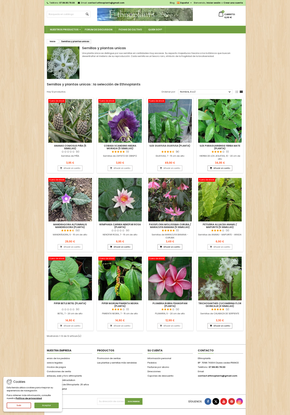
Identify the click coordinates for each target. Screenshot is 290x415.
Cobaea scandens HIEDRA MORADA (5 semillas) (120, 147)
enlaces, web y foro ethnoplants (64, 375)
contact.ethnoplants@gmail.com (106, 2)
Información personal (159, 358)
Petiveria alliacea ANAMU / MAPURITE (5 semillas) (220, 226)
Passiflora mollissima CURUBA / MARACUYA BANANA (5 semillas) (170, 226)
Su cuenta (155, 350)
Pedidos (152, 362)
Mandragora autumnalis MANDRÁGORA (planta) (70, 226)
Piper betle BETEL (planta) (70, 303)
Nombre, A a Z (206, 92)
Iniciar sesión (213, 2)
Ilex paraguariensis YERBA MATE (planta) (220, 147)
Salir (19, 405)
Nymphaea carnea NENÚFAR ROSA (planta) (120, 226)
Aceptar (46, 405)
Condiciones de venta (59, 371)
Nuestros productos (64, 29)
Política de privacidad (29, 398)
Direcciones (154, 371)
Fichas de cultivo (130, 29)
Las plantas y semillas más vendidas (117, 362)
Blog (172, 2)
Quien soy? (155, 29)
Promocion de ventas (109, 358)
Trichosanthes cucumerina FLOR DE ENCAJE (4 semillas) (219, 305)
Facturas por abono (158, 367)
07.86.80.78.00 (67, 2)
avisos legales (55, 362)
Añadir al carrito (70, 168)
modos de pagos (56, 367)
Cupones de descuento (161, 375)
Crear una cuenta (233, 2)
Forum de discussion (98, 29)
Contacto (206, 350)
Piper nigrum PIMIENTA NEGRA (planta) (120, 305)
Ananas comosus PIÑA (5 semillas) (70, 147)
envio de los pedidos (58, 358)
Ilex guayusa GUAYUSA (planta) (170, 145)
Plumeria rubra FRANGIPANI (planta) (170, 305)
